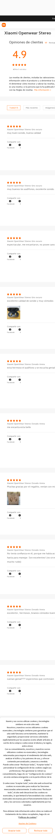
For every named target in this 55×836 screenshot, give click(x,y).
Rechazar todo (40, 830)
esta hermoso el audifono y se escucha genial (31, 368)
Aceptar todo (14, 830)
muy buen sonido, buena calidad (24, 133)
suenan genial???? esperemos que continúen (30, 679)
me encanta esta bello (19, 427)
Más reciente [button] (32, 108)
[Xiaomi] (4, 25)
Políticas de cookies (27, 817)
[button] (11, 146)
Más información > (42, 90)
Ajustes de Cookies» (28, 823)
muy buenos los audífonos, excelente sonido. (30, 189)
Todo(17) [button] (13, 108)
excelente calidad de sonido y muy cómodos (30, 301)
